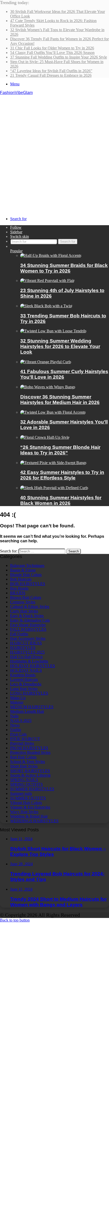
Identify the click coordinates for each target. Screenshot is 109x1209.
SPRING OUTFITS (26, 784)
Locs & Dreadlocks (25, 684)
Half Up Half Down (26, 657)
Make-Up (18, 698)
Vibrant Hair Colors (26, 802)
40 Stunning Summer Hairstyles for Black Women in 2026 (60, 500)
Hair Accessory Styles (27, 638)
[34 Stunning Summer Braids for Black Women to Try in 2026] (50, 255)
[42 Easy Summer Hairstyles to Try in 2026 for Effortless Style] (53, 462)
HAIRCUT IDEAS (26, 643)
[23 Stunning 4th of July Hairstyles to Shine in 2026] (47, 280)
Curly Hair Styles (24, 611)
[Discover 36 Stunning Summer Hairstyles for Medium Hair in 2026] (47, 387)
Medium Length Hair (27, 711)
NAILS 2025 (20, 720)
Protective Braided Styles (30, 752)
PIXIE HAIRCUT (25, 739)
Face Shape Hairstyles (28, 625)
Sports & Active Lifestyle (30, 775)
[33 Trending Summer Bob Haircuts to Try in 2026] (46, 306)
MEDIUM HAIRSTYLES (31, 707)
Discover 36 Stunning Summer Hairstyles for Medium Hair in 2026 (60, 399)
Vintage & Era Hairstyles (30, 807)
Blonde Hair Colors (26, 574)
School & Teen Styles (27, 761)
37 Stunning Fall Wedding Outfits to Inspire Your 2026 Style (58, 57)
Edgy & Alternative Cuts (30, 620)
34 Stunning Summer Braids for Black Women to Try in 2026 (64, 268)
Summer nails (21, 793)
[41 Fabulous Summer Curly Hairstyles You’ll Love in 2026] (45, 362)
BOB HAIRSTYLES (27, 584)
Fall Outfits (19, 634)
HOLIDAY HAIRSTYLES (32, 666)
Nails (14, 716)
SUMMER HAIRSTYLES (32, 789)
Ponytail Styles (22, 743)
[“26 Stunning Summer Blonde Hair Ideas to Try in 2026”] (44, 437)
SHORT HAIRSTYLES (30, 771)
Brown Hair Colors (25, 597)
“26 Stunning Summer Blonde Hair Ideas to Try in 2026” (60, 450)
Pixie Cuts (18, 734)
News (15, 725)
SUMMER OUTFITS (28, 798)
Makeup (16, 702)
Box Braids (19, 588)
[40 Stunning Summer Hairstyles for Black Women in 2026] (54, 488)
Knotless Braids (22, 675)
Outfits (15, 729)
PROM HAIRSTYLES (29, 748)
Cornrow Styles (22, 602)
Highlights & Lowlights (29, 661)
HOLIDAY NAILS (26, 670)
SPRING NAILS (24, 780)
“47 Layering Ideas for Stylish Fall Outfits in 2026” (51, 71)
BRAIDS (17, 593)
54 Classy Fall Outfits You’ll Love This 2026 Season (52, 52)
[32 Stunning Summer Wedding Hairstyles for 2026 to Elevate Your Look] (53, 331)
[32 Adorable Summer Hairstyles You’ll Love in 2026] (53, 412)
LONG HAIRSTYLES (29, 693)
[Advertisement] (54, 152)
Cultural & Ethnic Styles (29, 606)
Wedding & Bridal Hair (29, 816)
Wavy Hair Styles (24, 812)
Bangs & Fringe (23, 570)
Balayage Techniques (27, 565)
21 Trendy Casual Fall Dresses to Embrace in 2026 (51, 75)
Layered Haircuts (24, 679)
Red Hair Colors (23, 757)
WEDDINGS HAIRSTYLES (34, 821)
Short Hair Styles (24, 766)
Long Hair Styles (24, 688)
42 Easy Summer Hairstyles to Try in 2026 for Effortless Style (62, 475)
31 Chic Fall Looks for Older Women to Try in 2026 (52, 48)
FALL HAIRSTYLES (28, 629)
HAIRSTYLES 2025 (27, 652)
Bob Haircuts (20, 579)
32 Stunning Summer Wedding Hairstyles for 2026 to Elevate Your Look (60, 346)
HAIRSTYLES (22, 647)
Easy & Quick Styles (27, 615)
